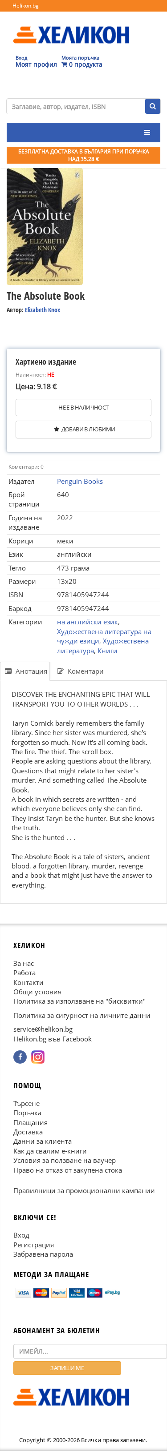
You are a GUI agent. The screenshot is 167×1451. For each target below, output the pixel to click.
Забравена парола (43, 1254)
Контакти (28, 982)
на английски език (87, 621)
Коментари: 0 (26, 466)
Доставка (28, 1131)
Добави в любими (88, 429)
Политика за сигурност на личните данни (82, 1015)
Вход (21, 1234)
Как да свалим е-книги (50, 1150)
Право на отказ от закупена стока (67, 1170)
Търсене (26, 1103)
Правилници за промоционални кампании (84, 1190)
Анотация (30, 671)
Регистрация (33, 1244)
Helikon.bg (25, 5)
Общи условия (37, 991)
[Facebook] (20, 1057)
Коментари (85, 671)
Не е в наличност (83, 407)
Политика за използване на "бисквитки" (79, 1001)
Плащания (30, 1122)
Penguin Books (80, 481)
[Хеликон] (71, 27)
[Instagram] (38, 1057)
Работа (24, 972)
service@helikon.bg (43, 1029)
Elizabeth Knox (42, 309)
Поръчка (27, 1112)
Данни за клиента (42, 1141)
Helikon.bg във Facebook (52, 1038)
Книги (108, 650)
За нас (23, 963)
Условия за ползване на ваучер (64, 1160)
